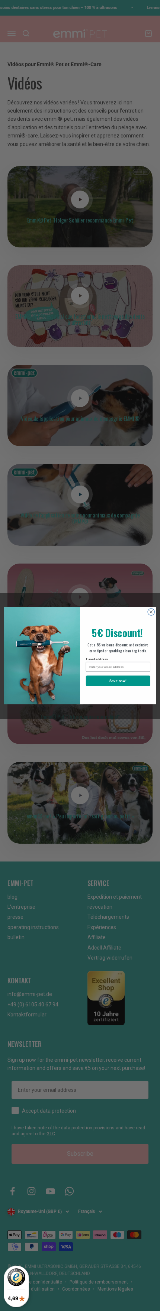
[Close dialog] (151, 612)
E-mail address (97, 659)
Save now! (118, 680)
